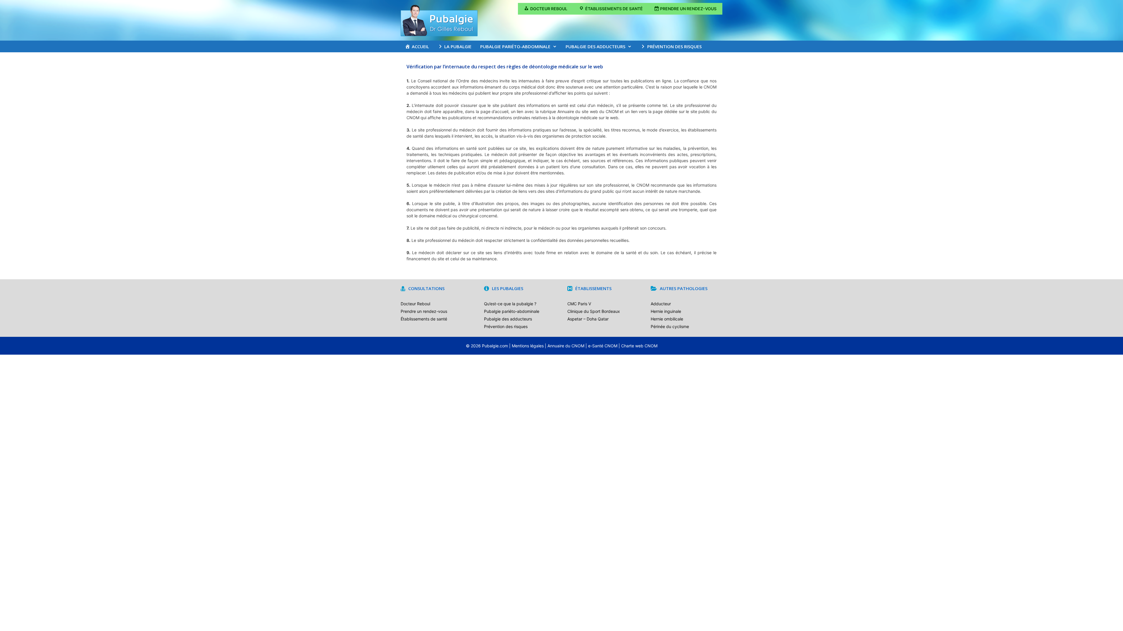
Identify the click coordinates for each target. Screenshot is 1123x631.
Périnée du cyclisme (670, 326)
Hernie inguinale (666, 311)
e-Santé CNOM (602, 345)
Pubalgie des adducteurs (595, 46)
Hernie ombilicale (667, 318)
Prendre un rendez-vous (424, 311)
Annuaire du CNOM (565, 345)
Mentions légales (528, 345)
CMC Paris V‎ (579, 303)
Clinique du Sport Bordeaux (593, 311)
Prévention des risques (506, 326)
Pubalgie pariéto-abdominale (515, 46)
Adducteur (661, 303)
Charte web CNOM (639, 345)
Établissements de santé (424, 318)
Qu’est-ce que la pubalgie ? (510, 303)
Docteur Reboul (415, 303)
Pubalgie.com (495, 345)
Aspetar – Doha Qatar (588, 318)
